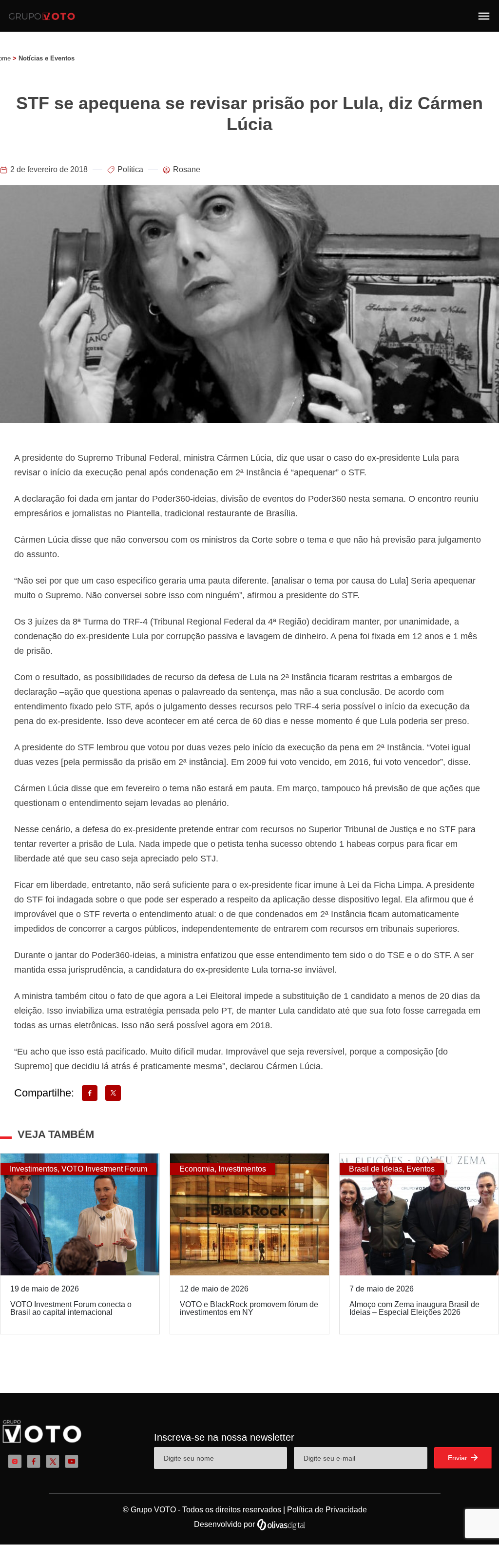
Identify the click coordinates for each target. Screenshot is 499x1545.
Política (130, 169)
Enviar (458, 1458)
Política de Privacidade (327, 1510)
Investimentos (34, 1169)
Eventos (420, 1169)
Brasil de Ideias (376, 1169)
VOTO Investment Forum (104, 1169)
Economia (196, 1169)
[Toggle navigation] (484, 16)
